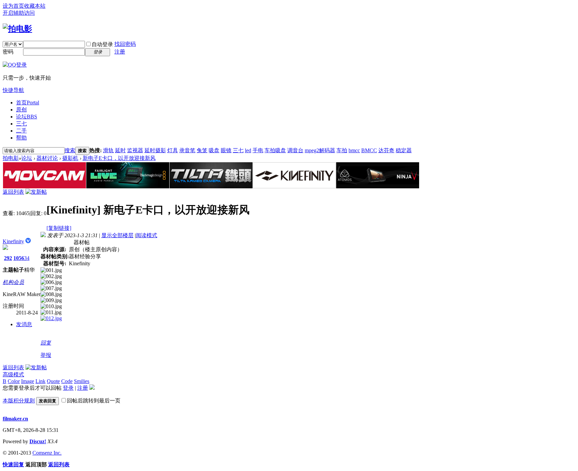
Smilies (81, 381)
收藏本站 (34, 6)
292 (8, 258)
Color (14, 381)
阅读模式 (146, 235)
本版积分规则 (19, 400)
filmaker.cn (15, 418)
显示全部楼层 (117, 235)
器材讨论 (47, 158)
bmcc (354, 150)
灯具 (172, 150)
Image (27, 381)
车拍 (341, 150)
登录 (68, 388)
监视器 (135, 150)
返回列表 (13, 192)
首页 (27, 102)
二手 (21, 130)
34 (26, 258)
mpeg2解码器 (320, 150)
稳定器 (404, 150)
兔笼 (202, 150)
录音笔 (187, 150)
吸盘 (214, 150)
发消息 (24, 324)
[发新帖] (36, 192)
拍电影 (11, 158)
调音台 (295, 150)
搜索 (70, 150)
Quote (53, 381)
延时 (120, 150)
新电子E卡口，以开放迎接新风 (119, 158)
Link (40, 381)
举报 (45, 355)
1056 (18, 258)
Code (67, 381)
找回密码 (125, 44)
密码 (8, 52)
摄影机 (70, 158)
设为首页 (13, 6)
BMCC (369, 150)
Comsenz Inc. (47, 453)
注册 (119, 52)
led (248, 150)
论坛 (26, 116)
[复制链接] (58, 228)
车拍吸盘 (275, 150)
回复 (45, 343)
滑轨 (108, 150)
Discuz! (37, 441)
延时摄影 (155, 150)
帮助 (21, 137)
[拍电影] (17, 28)
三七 (21, 123)
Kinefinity (13, 241)
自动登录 (102, 44)
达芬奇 (386, 150)
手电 (258, 150)
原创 (21, 109)
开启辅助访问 (19, 13)
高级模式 (13, 374)
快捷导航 (13, 90)
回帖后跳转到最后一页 (93, 400)
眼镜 (226, 150)
